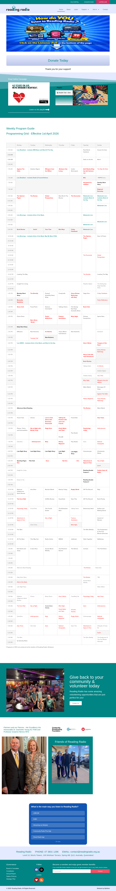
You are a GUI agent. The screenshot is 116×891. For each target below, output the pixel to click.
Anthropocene (36, 441)
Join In (95, 9)
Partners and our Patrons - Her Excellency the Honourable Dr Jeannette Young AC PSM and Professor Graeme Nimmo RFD (22, 729)
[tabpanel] (90, 95)
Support (84, 9)
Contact (105, 9)
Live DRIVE (20, 343)
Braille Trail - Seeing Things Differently (65, 92)
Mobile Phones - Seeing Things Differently (65, 102)
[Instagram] (41, 869)
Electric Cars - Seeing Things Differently (65, 97)
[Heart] (36, 880)
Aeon (47, 461)
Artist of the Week (38, 215)
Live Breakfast (21, 150)
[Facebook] (36, 869)
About (68, 9)
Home (61, 9)
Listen (76, 9)
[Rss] (41, 880)
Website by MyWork (103, 888)
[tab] (64, 92)
